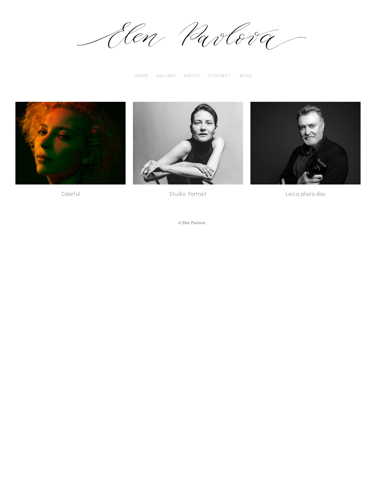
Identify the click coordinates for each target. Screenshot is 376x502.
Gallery (166, 75)
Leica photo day (305, 193)
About (192, 75)
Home (140, 75)
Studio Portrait (188, 193)
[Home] (191, 55)
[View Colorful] (70, 180)
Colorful (70, 193)
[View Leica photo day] (305, 180)
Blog (246, 75)
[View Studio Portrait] (188, 180)
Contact (220, 75)
